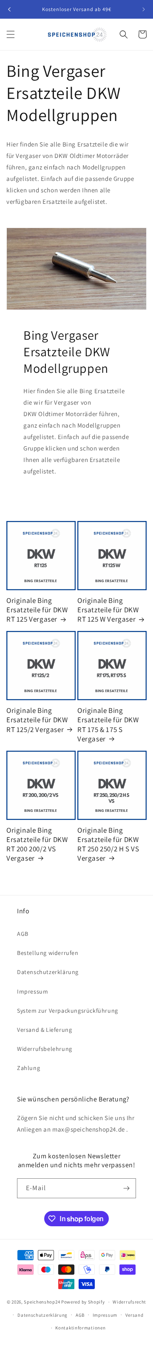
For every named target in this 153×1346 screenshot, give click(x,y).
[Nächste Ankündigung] (143, 9)
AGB (22, 934)
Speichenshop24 (42, 1302)
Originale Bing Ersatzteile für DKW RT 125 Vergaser (37, 610)
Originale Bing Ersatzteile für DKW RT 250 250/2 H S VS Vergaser (108, 844)
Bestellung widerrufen (48, 953)
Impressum (32, 991)
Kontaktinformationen (80, 1328)
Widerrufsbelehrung (44, 1049)
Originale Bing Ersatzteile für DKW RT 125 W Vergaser (108, 610)
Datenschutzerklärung (48, 972)
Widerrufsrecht (129, 1302)
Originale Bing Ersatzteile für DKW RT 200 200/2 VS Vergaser (37, 844)
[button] (10, 34)
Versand (134, 1315)
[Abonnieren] (126, 1188)
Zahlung (28, 1068)
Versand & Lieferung (44, 1029)
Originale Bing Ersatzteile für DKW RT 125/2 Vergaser (37, 720)
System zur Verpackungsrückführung (67, 1010)
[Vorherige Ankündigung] (9, 9)
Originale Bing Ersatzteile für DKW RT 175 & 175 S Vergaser (108, 724)
